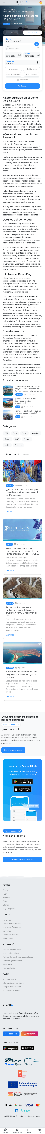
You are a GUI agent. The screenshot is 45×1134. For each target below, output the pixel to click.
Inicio (4, 9)
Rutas (5, 890)
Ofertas (6, 905)
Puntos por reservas (11, 990)
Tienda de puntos (10, 934)
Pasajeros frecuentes (12, 927)
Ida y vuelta (32, 33)
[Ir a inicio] (22, 2)
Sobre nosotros (9, 979)
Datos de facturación (12, 923)
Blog (11, 9)
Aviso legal (7, 964)
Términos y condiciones (12, 960)
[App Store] (27, 1048)
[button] (4, 2)
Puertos (6, 894)
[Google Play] (11, 1048)
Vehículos (7, 931)
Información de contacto (13, 983)
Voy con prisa (9, 908)
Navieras (6, 897)
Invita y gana (8, 938)
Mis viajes (7, 920)
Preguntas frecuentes (12, 986)
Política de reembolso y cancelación (18, 957)
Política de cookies (11, 953)
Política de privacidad (12, 949)
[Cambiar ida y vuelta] (36, 44)
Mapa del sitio (9, 968)
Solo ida (12, 33)
